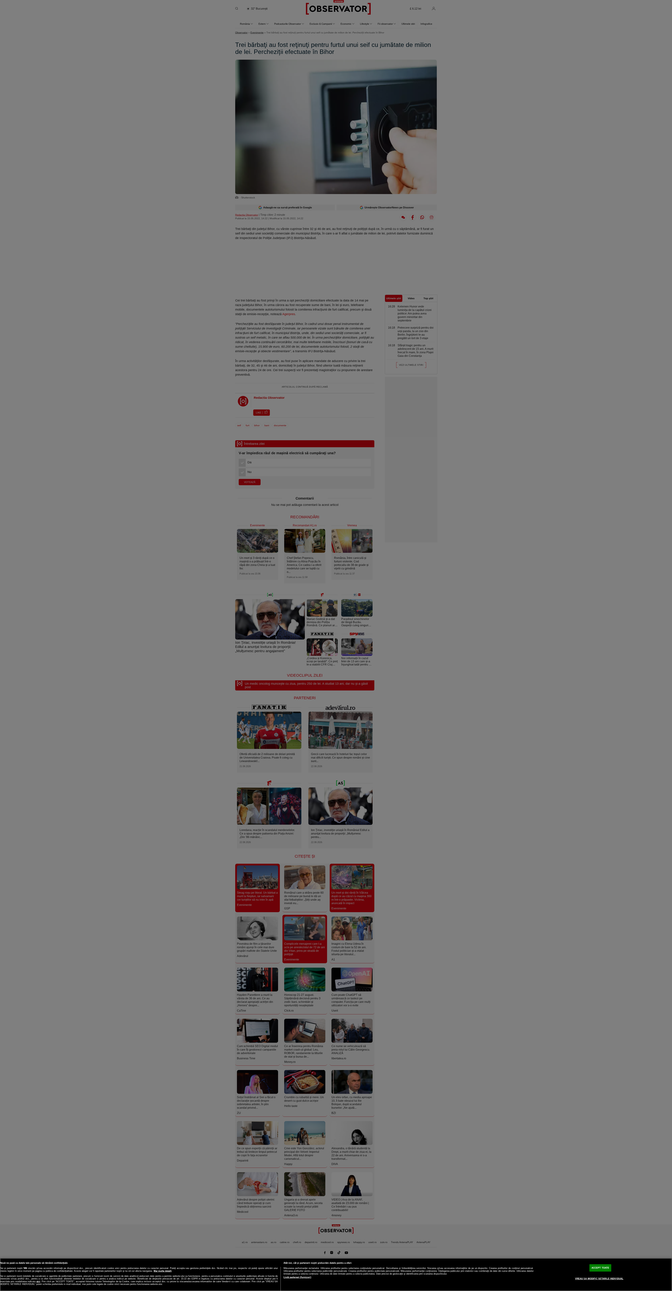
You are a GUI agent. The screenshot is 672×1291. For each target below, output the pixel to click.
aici (38, 1281)
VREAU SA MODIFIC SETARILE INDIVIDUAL (599, 1278)
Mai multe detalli (163, 1271)
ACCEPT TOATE (600, 1268)
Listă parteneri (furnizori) (297, 1277)
